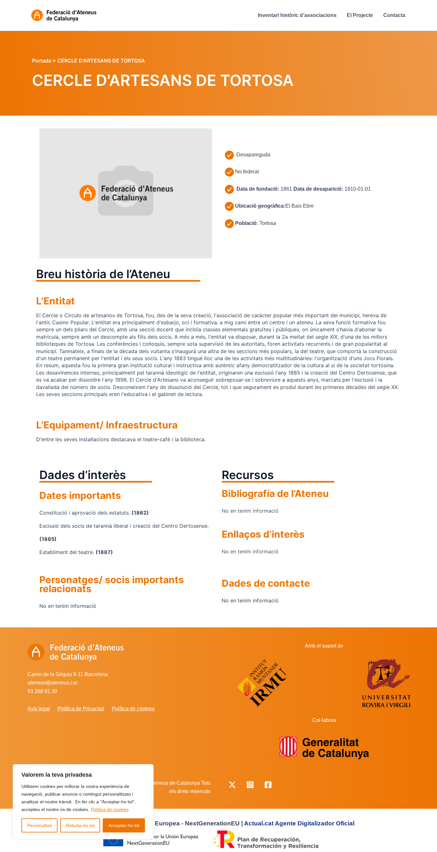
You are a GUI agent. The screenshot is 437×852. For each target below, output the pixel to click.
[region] (83, 801)
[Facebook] (268, 784)
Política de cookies (110, 809)
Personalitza (39, 825)
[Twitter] (232, 784)
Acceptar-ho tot (123, 825)
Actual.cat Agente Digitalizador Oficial (299, 823)
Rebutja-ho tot (80, 825)
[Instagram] (250, 784)
